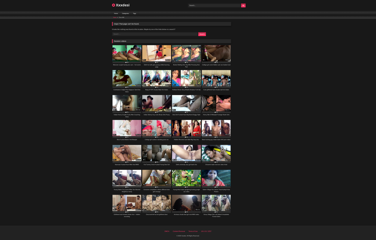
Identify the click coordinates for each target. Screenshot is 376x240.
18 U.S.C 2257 (206, 231)
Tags (134, 13)
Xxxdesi (122, 5)
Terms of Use (193, 231)
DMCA (167, 231)
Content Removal (179, 231)
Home (116, 13)
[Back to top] (370, 234)
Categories (125, 13)
